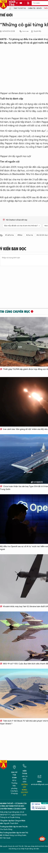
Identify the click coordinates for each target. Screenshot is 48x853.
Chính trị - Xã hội (35, 8)
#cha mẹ (29, 235)
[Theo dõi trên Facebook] (17, 3)
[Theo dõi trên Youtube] (20, 3)
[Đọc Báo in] (29, 3)
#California (9, 235)
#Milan (19, 235)
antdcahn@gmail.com (39, 784)
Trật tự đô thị (20, 8)
